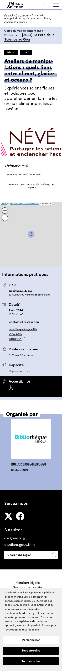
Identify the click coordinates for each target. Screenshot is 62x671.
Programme (22, 15)
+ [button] (5, 207)
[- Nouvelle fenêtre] (8, 516)
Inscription (15, 338)
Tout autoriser (31, 661)
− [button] (5, 215)
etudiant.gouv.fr (18, 545)
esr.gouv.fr (13, 538)
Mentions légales (28, 583)
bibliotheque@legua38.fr (23, 329)
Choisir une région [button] (19, 555)
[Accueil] (15, 6)
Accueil (8, 15)
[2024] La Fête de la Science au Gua (29, 37)
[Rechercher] (44, 4)
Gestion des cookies (28, 587)
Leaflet (4, 203)
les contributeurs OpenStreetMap (24, 203)
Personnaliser (31, 640)
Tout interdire (31, 650)
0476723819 (15, 333)
